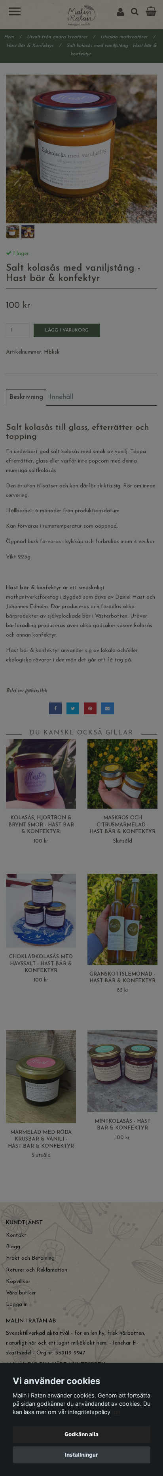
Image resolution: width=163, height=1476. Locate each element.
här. (117, 1412)
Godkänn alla (81, 1434)
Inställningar (81, 1455)
